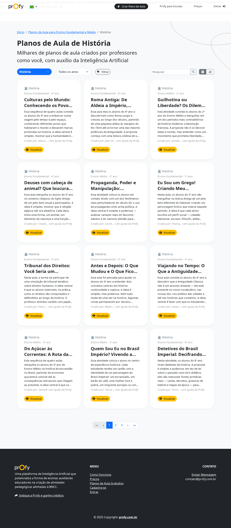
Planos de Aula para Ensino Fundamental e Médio (62, 32)
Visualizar (36, 149)
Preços (198, 6)
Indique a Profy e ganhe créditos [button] (41, 495)
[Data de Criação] (202, 71)
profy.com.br (128, 517)
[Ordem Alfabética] (210, 71)
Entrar (217, 6)
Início (20, 32)
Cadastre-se (98, 488)
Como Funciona (100, 475)
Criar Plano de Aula (133, 6)
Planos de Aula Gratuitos (107, 483)
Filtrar (105, 72)
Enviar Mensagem (204, 475)
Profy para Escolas (171, 6)
